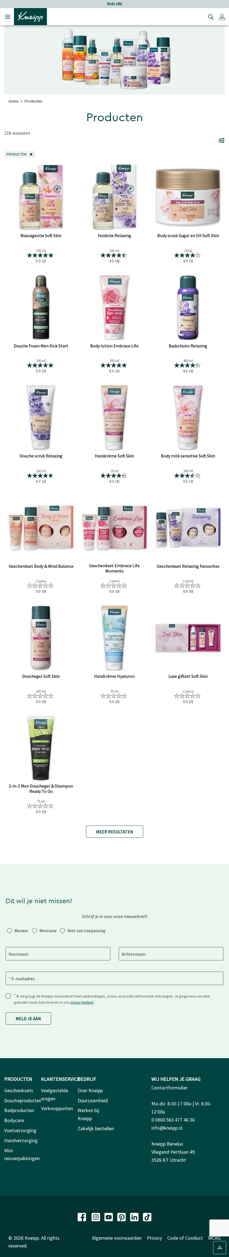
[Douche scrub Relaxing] (40, 417)
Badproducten (19, 1110)
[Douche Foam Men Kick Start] (40, 307)
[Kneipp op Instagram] (96, 1216)
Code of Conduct (185, 1238)
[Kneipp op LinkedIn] (135, 1216)
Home (13, 101)
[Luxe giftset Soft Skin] (188, 637)
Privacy (154, 1238)
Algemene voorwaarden (117, 1238)
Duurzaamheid (93, 1100)
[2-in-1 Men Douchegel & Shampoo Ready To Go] (40, 748)
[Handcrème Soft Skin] (114, 417)
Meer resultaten (114, 831)
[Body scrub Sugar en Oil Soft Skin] (188, 197)
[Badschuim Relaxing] (188, 307)
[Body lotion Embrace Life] (114, 307)
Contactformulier (169, 1087)
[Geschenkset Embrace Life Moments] (114, 527)
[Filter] (221, 140)
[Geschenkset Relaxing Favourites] (188, 527)
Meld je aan (28, 1018)
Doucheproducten (22, 1100)
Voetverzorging (20, 1130)
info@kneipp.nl (166, 1128)
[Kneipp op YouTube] (109, 1216)
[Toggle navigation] (7, 16)
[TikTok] (147, 1216)
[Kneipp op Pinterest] (122, 1216)
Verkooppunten (57, 1108)
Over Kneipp (90, 1090)
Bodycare (14, 1120)
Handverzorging (21, 1140)
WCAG (214, 1238)
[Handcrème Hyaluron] (114, 637)
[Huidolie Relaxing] (114, 197)
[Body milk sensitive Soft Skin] (188, 417)
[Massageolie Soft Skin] (40, 197)
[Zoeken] (209, 16)
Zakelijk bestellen (96, 1128)
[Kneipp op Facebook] (82, 1216)
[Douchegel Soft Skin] (40, 637)
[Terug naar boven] (219, 1247)
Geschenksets (18, 1090)
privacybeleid (81, 1002)
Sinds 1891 (114, 3)
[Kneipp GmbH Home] (30, 16)
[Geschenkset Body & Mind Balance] (40, 527)
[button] (222, 16)
